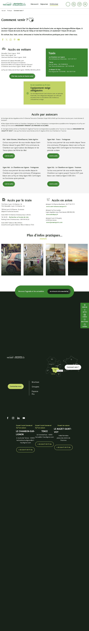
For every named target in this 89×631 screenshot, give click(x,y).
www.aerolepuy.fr (52, 214)
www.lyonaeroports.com (54, 222)
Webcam (84, 307)
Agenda (84, 326)
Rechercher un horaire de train (19, 217)
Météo (85, 312)
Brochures (84, 321)
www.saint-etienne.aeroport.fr (56, 206)
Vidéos (85, 317)
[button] (74, 4)
